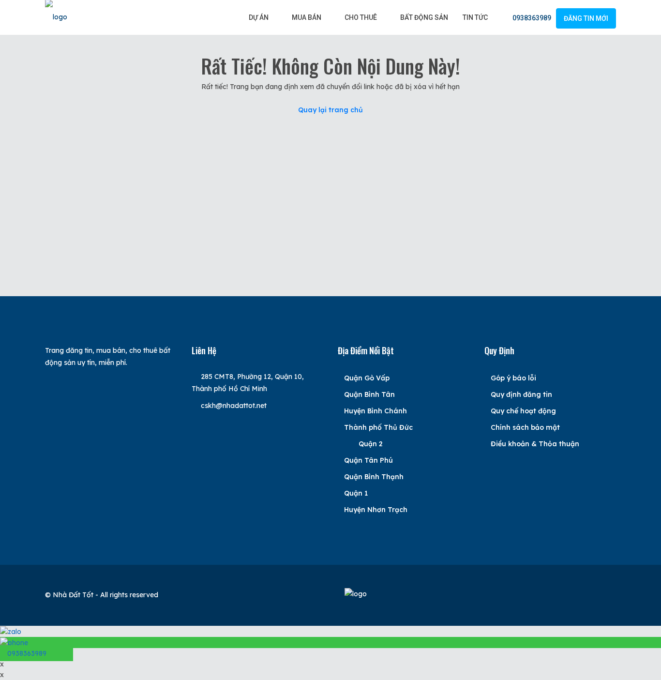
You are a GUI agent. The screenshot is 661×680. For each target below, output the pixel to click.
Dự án (259, 17)
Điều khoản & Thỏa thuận (535, 443)
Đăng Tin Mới (586, 18)
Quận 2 (371, 443)
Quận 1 (356, 493)
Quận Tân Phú (368, 460)
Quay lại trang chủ (330, 110)
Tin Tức (475, 17)
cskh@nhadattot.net (234, 405)
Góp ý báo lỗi (513, 378)
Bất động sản (424, 17)
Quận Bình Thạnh (374, 476)
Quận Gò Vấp (367, 378)
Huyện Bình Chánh (375, 411)
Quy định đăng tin (521, 394)
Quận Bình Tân (369, 394)
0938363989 (531, 18)
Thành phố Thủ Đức (378, 427)
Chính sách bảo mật (525, 427)
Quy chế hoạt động (523, 411)
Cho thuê (361, 17)
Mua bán (306, 17)
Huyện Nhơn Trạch (375, 509)
